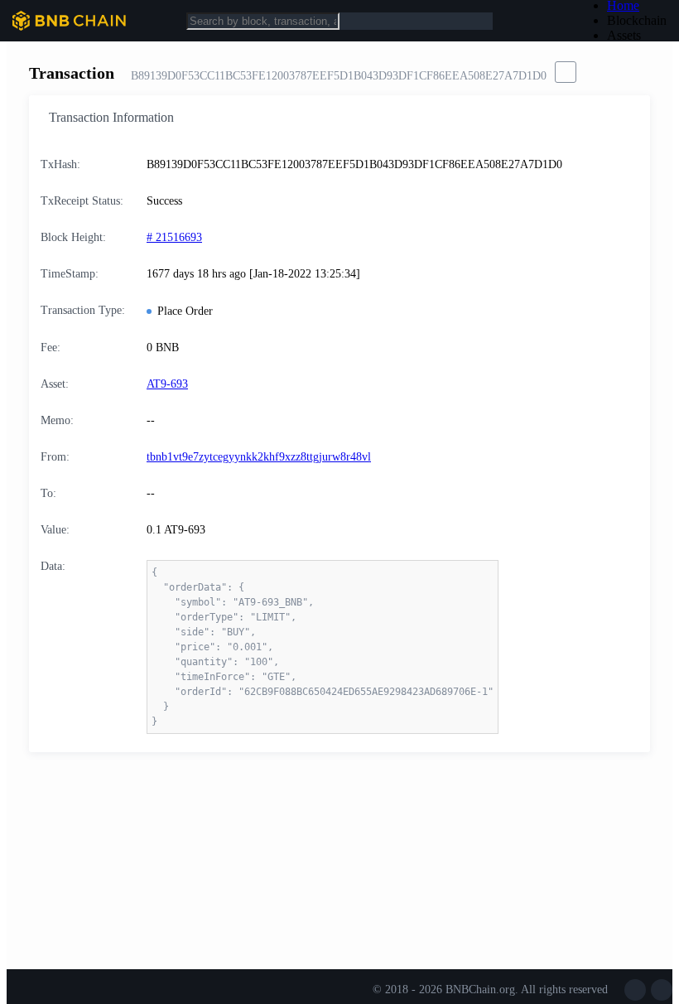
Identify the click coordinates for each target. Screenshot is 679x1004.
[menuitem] (637, 20)
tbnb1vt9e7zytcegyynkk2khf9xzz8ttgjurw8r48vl (259, 457)
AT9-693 (167, 384)
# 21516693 (174, 237)
